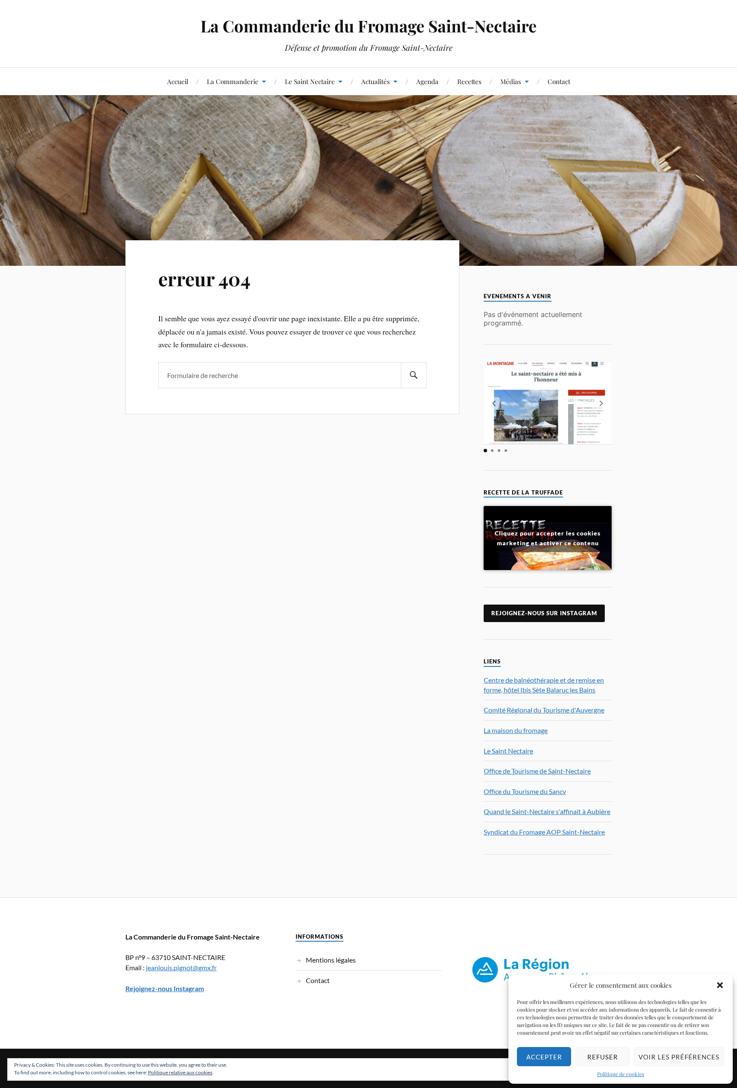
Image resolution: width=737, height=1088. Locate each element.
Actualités (375, 81)
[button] (720, 985)
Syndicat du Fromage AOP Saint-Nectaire (544, 832)
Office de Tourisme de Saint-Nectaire (537, 771)
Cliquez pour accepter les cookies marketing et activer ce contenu (548, 538)
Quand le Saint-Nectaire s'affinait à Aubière (547, 811)
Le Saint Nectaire (310, 81)
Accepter (544, 1057)
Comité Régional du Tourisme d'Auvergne (544, 710)
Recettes (469, 81)
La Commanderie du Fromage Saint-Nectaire (368, 26)
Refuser (602, 1057)
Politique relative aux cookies (180, 1072)
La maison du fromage (516, 730)
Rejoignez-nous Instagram (164, 988)
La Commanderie (232, 81)
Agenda (427, 81)
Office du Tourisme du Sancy (525, 791)
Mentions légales (331, 960)
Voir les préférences (679, 1057)
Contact (559, 81)
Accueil (177, 81)
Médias (510, 81)
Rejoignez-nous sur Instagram (544, 613)
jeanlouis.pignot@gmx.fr (181, 967)
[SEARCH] (414, 375)
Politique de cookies (620, 1074)
